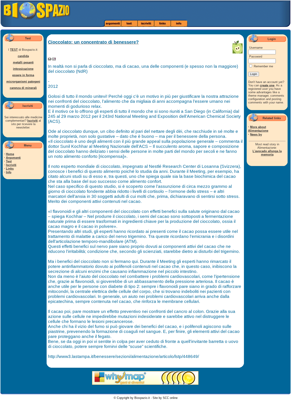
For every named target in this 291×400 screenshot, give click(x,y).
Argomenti (13, 157)
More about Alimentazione (258, 128)
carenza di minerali (23, 88)
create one (267, 85)
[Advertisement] (205, 10)
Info (8, 172)
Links (10, 168)
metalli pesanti (23, 62)
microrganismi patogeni (23, 81)
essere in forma (23, 75)
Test (9, 161)
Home (10, 154)
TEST (14, 49)
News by (256, 134)
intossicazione (23, 68)
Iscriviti (32, 120)
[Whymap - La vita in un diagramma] (145, 383)
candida (23, 56)
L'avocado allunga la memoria (267, 152)
